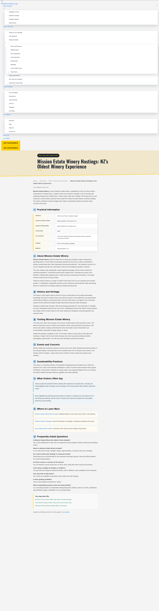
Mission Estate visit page (43, 421)
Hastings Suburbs (14, 19)
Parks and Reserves (16, 46)
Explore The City (8, 26)
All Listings (12, 111)
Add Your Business (10, 143)
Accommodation (13, 92)
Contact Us (12, 131)
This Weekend (13, 36)
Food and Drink (13, 100)
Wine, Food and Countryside (58, 181)
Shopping (11, 107)
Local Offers (6, 138)
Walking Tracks (15, 50)
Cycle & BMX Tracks (16, 68)
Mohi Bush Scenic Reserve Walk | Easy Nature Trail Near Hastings (53, 499)
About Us (11, 128)
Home (35, 181)
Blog (10, 124)
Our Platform (6, 114)
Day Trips (43, 181)
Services (11, 103)
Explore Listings (7, 86)
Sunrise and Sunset (14, 75)
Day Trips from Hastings (15, 79)
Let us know (65, 512)
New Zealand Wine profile (43, 428)
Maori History (12, 23)
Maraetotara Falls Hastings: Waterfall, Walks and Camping (50, 505)
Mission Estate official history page (46, 414)
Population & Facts (14, 12)
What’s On (6, 135)
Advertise (11, 120)
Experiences (12, 96)
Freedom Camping (14, 15)
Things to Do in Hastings (15, 32)
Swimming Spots (15, 57)
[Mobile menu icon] (79, 1)
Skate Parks (14, 72)
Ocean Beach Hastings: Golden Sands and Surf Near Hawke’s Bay (53, 502)
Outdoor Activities (13, 40)
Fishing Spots (14, 61)
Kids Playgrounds (15, 53)
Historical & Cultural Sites (16, 83)
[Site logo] (9, 3)
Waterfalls (13, 64)
